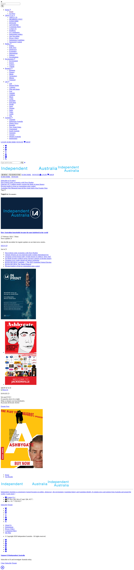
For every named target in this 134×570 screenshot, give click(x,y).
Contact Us (11, 497)
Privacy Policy (14, 38)
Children (12, 95)
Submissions (9, 527)
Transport (12, 80)
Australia (8, 118)
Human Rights (14, 85)
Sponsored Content (15, 42)
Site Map (8, 533)
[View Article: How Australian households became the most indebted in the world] (22, 228)
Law (10, 91)
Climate (11, 66)
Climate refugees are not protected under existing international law (27, 255)
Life (6, 82)
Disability (12, 101)
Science (11, 65)
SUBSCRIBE (14, 21)
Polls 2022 (12, 47)
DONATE (12, 23)
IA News (12, 13)
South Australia (14, 131)
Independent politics (16, 34)
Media (11, 74)
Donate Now (5, 406)
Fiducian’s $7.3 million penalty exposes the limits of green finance (22, 184)
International (13, 53)
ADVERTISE (14, 25)
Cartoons (12, 87)
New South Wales (15, 127)
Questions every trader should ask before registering (22, 260)
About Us (8, 525)
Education (12, 102)
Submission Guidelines (16, 40)
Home (7, 10)
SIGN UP (4, 246)
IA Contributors (14, 32)
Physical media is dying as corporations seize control (18, 186)
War (10, 116)
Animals (12, 93)
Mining (11, 78)
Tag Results (9, 477)
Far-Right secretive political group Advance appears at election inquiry (28, 258)
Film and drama (14, 89)
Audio (11, 114)
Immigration (13, 138)
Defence (12, 55)
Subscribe (4, 505)
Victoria (11, 135)
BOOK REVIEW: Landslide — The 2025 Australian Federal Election (28, 262)
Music (11, 97)
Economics (13, 51)
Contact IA (13, 29)
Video (11, 112)
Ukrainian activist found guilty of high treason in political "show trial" (28, 256)
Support (13, 555)
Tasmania (12, 133)
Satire (11, 110)
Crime (11, 99)
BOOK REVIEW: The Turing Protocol (18, 264)
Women (11, 108)
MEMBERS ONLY (16, 19)
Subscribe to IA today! (8, 180)
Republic (12, 125)
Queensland (13, 129)
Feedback (12, 30)
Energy (11, 63)
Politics (7, 44)
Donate (10, 505)
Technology (13, 76)
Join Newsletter (14, 36)
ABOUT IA (9, 15)
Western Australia (15, 136)
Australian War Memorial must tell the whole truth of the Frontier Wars (24, 188)
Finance (11, 72)
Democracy (13, 49)
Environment (9, 59)
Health (11, 104)
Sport (11, 106)
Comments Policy (15, 27)
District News (13, 123)
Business (8, 68)
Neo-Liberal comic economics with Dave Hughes (17, 182)
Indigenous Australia (16, 121)
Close (3, 563)
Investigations (13, 57)
